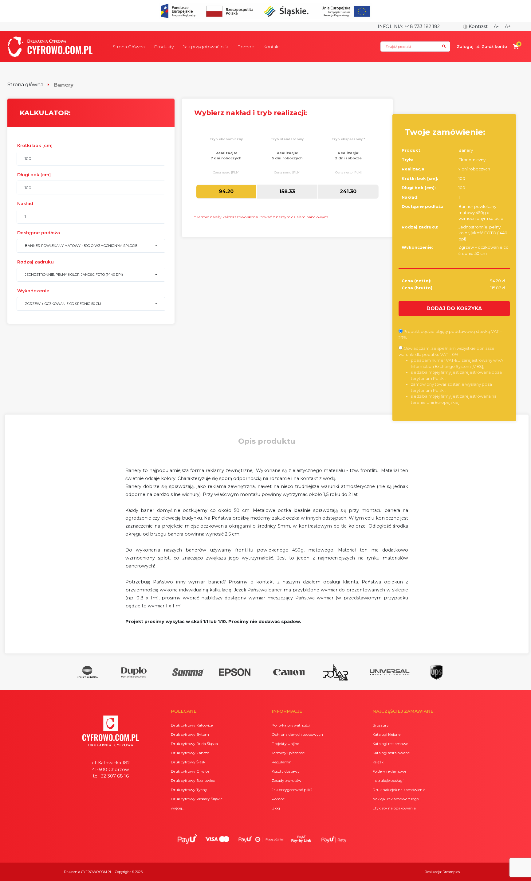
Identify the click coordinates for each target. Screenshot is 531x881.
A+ (508, 26)
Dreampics (451, 872)
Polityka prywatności (291, 725)
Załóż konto (494, 46)
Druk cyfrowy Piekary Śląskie (196, 799)
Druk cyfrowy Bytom (190, 734)
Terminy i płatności (288, 752)
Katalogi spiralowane (391, 752)
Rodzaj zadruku (35, 262)
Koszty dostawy (286, 771)
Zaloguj (465, 46)
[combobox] (91, 245)
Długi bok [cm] (34, 174)
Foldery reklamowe (389, 771)
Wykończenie (33, 291)
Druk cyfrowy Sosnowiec (193, 780)
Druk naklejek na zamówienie (398, 789)
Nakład (25, 203)
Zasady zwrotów (286, 780)
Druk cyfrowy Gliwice (190, 771)
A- (496, 26)
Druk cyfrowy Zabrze (190, 752)
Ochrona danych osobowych (297, 734)
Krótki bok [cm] (35, 145)
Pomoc (245, 46)
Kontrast (477, 26)
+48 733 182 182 (422, 26)
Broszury (380, 725)
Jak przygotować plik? (292, 789)
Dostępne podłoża (38, 233)
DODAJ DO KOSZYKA (454, 308)
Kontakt (271, 46)
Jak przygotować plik (205, 46)
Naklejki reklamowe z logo (395, 799)
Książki (378, 762)
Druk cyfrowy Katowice (192, 725)
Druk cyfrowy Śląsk (188, 762)
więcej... (178, 808)
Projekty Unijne (285, 743)
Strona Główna (129, 46)
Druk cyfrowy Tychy (189, 789)
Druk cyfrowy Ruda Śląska (194, 743)
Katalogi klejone (386, 734)
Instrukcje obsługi (387, 780)
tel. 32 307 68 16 (111, 776)
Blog (276, 808)
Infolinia (390, 26)
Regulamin (282, 762)
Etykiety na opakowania (394, 808)
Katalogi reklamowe (390, 743)
